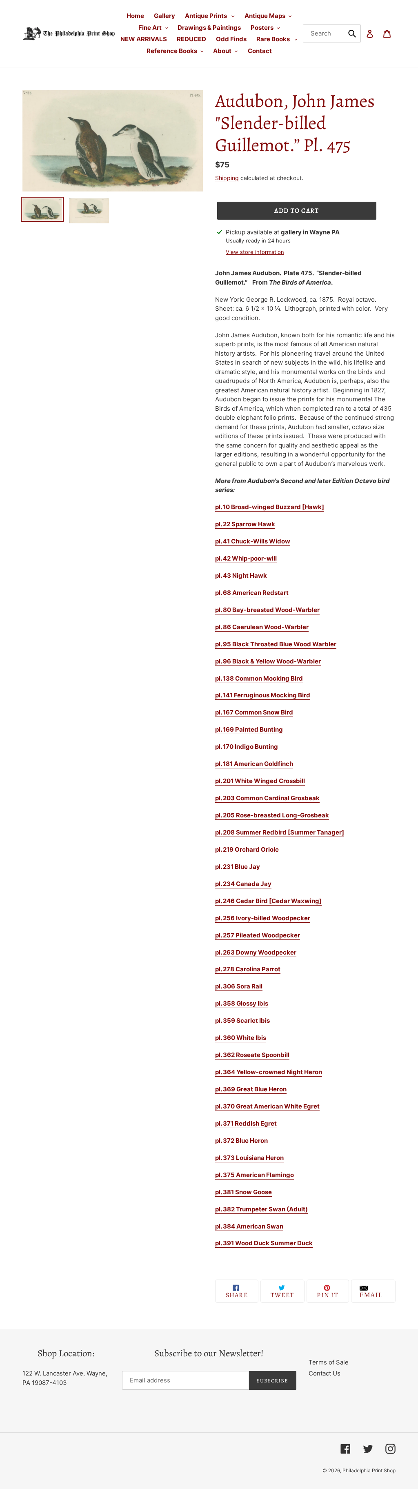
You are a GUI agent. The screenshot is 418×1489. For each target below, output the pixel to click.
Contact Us (324, 1373)
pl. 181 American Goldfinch (254, 764)
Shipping (227, 177)
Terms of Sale (329, 1362)
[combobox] (332, 33)
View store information (255, 252)
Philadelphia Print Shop (369, 1470)
